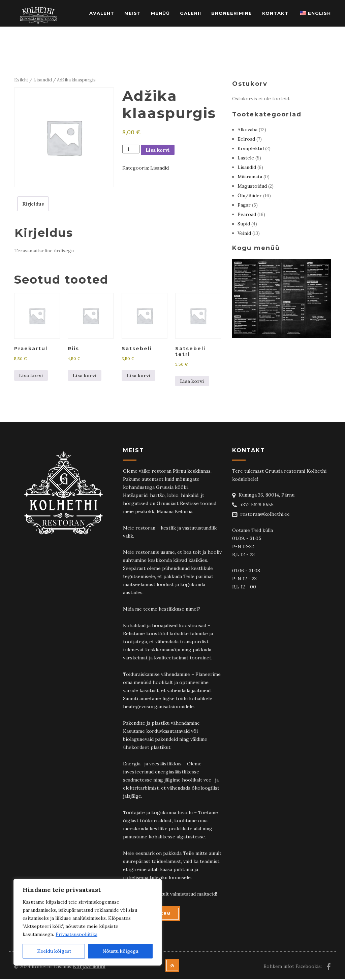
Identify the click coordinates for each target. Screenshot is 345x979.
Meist (132, 13)
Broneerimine (231, 13)
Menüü (160, 13)
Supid (244, 224)
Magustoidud (252, 186)
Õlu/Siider (250, 195)
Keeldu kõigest (54, 951)
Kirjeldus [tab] (33, 204)
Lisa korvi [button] (31, 375)
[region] (87, 922)
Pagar (244, 205)
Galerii (190, 13)
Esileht (21, 80)
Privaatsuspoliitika (76, 934)
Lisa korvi (158, 150)
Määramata (250, 177)
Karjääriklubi (89, 966)
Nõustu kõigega (120, 951)
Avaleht (101, 13)
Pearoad (247, 214)
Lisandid (42, 80)
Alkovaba (247, 129)
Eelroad (246, 139)
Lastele (246, 158)
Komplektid (251, 148)
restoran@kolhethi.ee (265, 514)
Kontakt (275, 13)
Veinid (244, 233)
